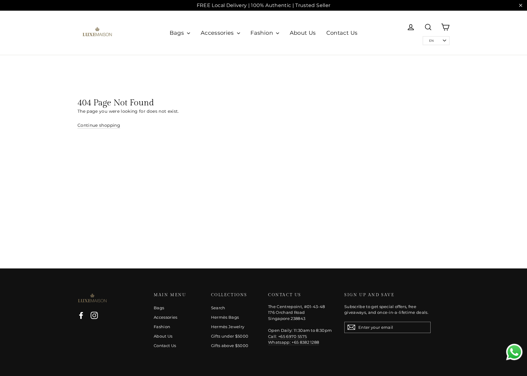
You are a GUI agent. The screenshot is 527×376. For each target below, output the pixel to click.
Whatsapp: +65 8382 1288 (293, 342)
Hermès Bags (225, 317)
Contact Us (342, 33)
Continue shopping (98, 125)
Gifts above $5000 (230, 345)
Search (218, 307)
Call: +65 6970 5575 (287, 336)
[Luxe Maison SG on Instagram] (94, 315)
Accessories (218, 33)
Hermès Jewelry (228, 326)
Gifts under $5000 (230, 336)
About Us (303, 33)
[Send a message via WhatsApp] (514, 352)
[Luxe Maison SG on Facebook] (81, 315)
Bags (178, 33)
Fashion (262, 33)
